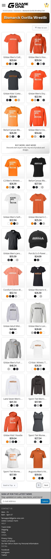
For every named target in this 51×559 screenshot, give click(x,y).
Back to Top (9, 485)
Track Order (6, 527)
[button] (3, 5)
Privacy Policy (6, 538)
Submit (45, 501)
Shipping (4, 529)
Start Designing (13, 50)
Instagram (5, 552)
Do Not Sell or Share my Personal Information (19, 543)
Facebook (5, 550)
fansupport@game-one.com (12, 518)
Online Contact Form (9, 521)
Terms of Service (8, 541)
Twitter (4, 555)
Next (46, 485)
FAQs (3, 532)
